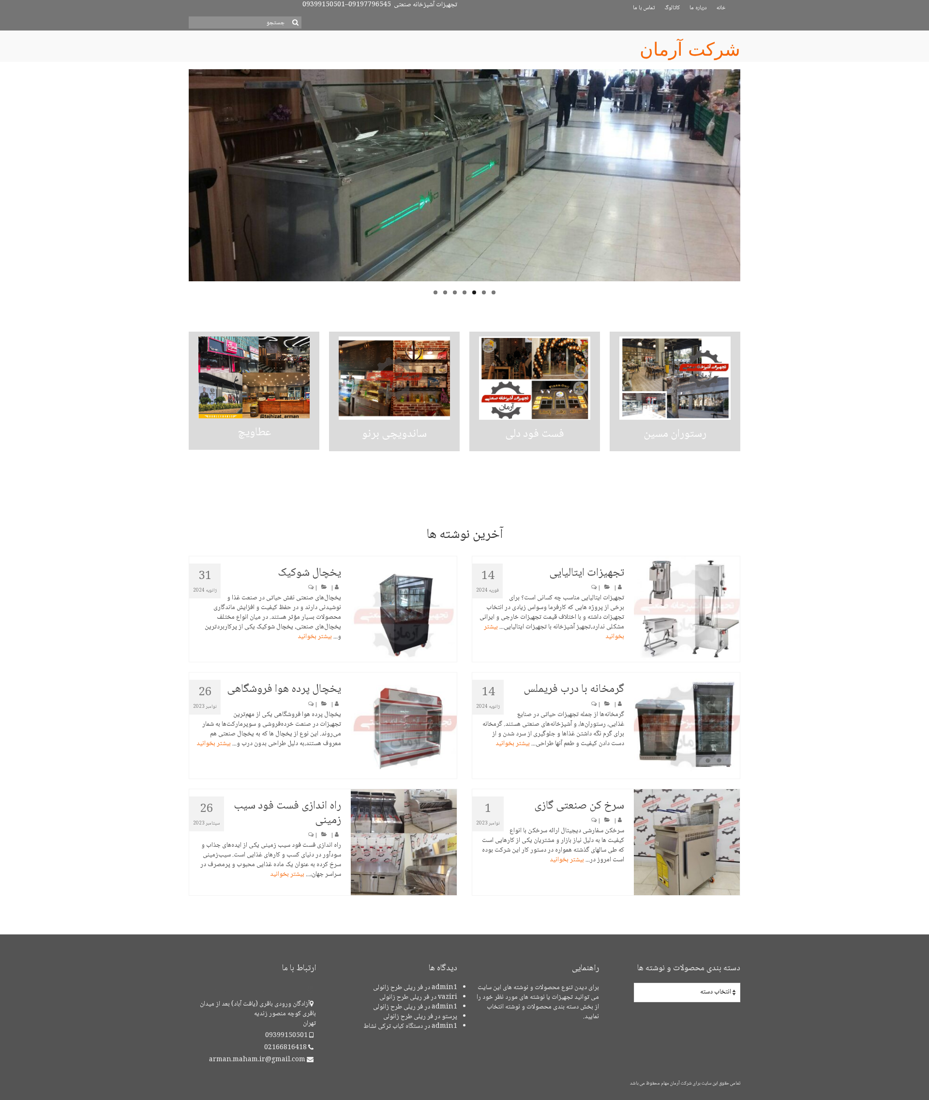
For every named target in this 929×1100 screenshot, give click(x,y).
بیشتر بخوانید (315, 636)
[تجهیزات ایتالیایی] (687, 609)
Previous (180, 185)
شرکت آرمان (690, 49)
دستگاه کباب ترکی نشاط (393, 1026)
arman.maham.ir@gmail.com (258, 1060)
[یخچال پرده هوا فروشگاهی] (404, 725)
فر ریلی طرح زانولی (398, 987)
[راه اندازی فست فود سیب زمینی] (404, 842)
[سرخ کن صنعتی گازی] (687, 842)
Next (748, 185)
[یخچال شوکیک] (404, 609)
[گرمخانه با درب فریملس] (687, 725)
